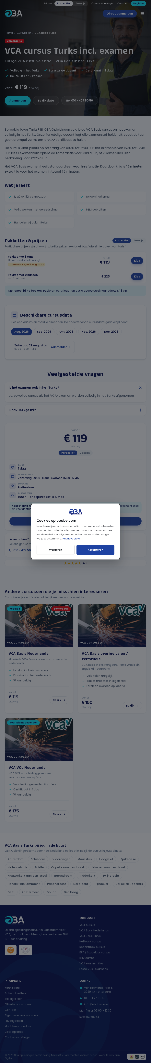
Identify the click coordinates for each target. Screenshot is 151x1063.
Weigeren (55, 550)
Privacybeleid (71, 538)
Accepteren (95, 550)
